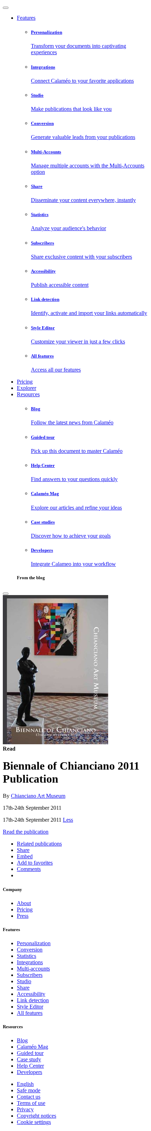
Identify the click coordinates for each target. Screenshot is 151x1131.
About (24, 903)
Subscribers (29, 975)
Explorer (26, 388)
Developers (29, 1072)
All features (29, 1013)
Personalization (34, 943)
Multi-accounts (33, 969)
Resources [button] (28, 394)
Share (23, 988)
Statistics (26, 956)
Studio (24, 981)
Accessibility (31, 994)
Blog (22, 1040)
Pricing (25, 382)
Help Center (30, 1066)
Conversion (29, 950)
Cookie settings (34, 1122)
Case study (29, 1059)
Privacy (25, 1109)
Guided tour (30, 1053)
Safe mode (28, 1090)
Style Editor (30, 1007)
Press (22, 916)
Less (68, 820)
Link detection (33, 1000)
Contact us (28, 1097)
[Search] (5, 594)
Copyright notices (36, 1116)
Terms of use (31, 1103)
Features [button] (26, 18)
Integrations (30, 962)
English (25, 1084)
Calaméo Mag (32, 1047)
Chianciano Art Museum (38, 796)
